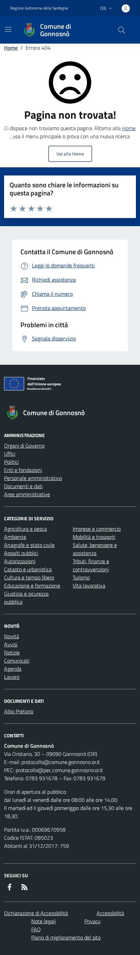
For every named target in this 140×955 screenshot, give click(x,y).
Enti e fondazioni (23, 470)
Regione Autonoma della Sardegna (39, 8)
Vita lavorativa (89, 585)
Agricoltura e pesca (25, 529)
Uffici (9, 454)
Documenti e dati (23, 486)
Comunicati (16, 660)
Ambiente (15, 537)
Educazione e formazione (32, 585)
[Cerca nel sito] (121, 30)
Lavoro (11, 677)
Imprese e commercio (97, 529)
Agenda (12, 669)
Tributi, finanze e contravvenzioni (91, 565)
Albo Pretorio (18, 711)
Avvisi (10, 644)
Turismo (81, 577)
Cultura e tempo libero (29, 577)
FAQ (36, 929)
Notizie (12, 652)
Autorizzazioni (19, 561)
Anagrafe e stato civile (29, 545)
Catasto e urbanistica (28, 569)
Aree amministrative (27, 494)
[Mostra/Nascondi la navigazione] (8, 29)
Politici (11, 462)
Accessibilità (110, 913)
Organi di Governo (24, 445)
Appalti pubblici (21, 553)
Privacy (92, 921)
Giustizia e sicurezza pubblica (26, 598)
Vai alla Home (70, 153)
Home (11, 48)
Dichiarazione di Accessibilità (36, 913)
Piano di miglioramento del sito (66, 937)
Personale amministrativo (33, 478)
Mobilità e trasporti (94, 537)
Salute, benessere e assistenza (95, 549)
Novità (11, 636)
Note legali (43, 921)
